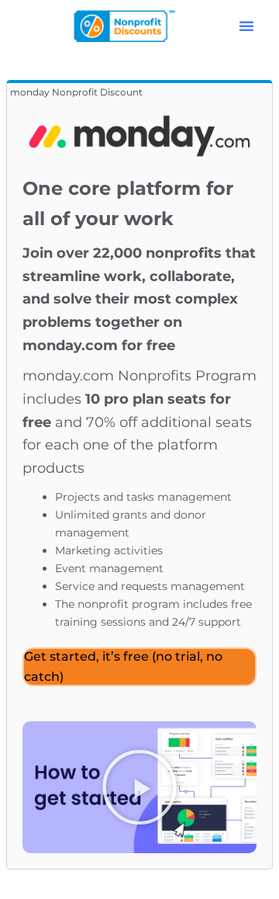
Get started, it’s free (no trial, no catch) (123, 666)
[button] (246, 25)
